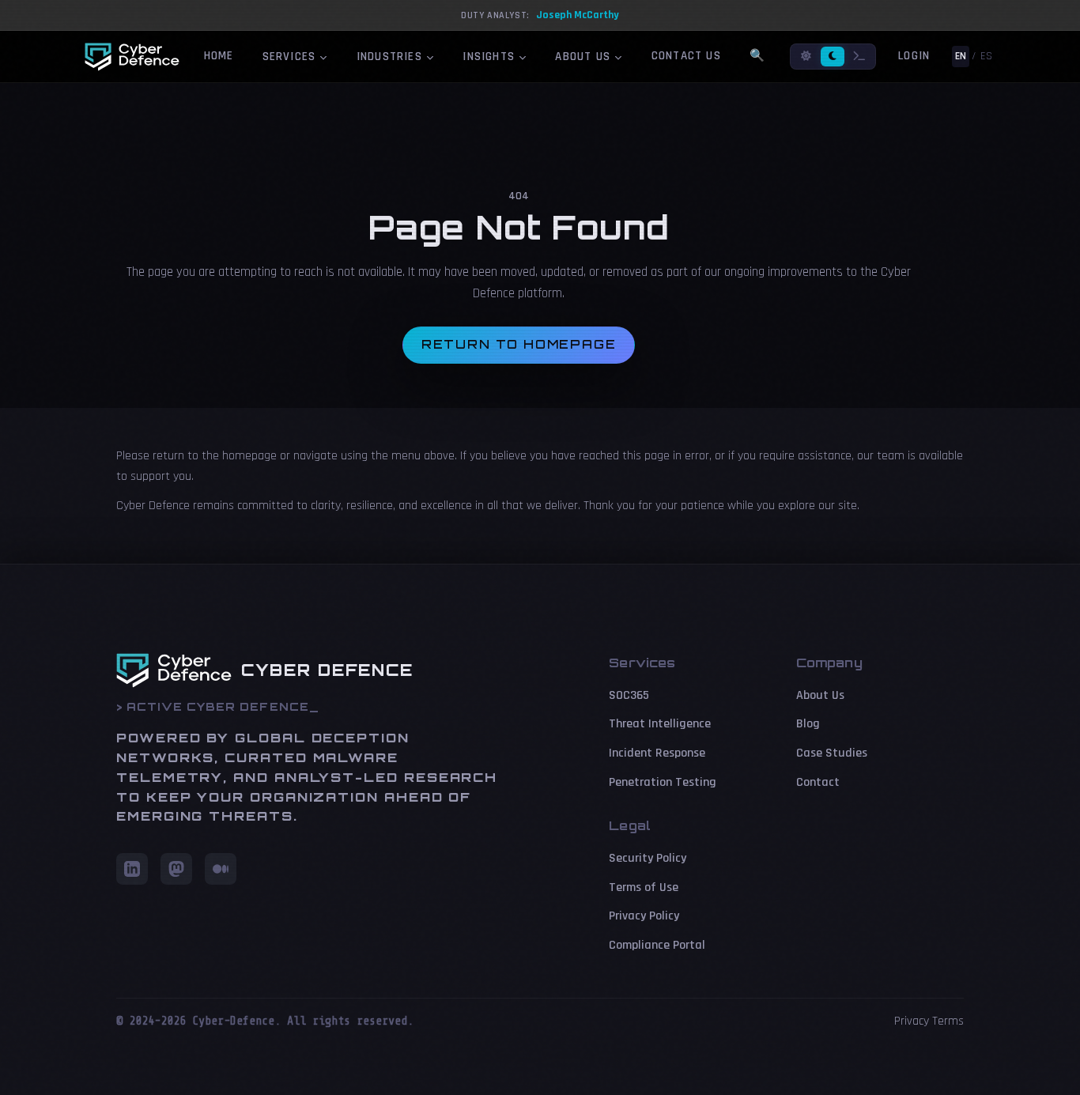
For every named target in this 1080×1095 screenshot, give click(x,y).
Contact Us (686, 55)
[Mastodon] (176, 869)
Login (914, 55)
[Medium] (220, 869)
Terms (948, 1021)
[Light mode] (806, 56)
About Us (584, 56)
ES (986, 56)
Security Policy (647, 858)
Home (219, 55)
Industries (391, 56)
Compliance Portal (657, 945)
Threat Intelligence (660, 724)
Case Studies (831, 753)
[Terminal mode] (859, 56)
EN (960, 56)
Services (291, 56)
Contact (818, 782)
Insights (491, 56)
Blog (808, 724)
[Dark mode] (832, 56)
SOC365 (629, 695)
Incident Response (657, 753)
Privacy (911, 1021)
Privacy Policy (644, 916)
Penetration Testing (662, 782)
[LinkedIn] (132, 869)
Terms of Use (643, 887)
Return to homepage (519, 344)
